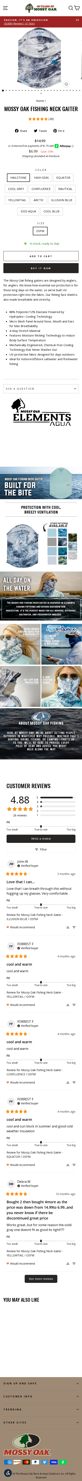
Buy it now (41, 268)
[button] (56, 798)
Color (41, 169)
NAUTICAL (65, 189)
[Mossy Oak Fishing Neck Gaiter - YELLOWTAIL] (5, 1362)
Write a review (41, 838)
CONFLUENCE (41, 189)
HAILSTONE (18, 177)
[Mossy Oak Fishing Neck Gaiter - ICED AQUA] (19, 1362)
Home (40, 101)
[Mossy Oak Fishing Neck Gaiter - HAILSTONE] (5, 1358)
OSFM (40, 231)
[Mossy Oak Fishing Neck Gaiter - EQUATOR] (14, 1358)
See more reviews (41, 1279)
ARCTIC (39, 200)
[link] (41, 119)
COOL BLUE (52, 211)
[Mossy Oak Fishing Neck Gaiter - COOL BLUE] (23, 1362)
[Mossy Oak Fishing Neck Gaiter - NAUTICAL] (28, 1358)
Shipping (27, 156)
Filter (43, 849)
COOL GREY (16, 189)
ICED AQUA (28, 211)
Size (41, 223)
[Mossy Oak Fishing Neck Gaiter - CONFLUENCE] (23, 1358)
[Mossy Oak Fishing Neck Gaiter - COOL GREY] (19, 1358)
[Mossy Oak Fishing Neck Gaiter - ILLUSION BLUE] (14, 1362)
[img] (27, 865)
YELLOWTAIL (17, 200)
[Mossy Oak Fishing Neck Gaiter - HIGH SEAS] (10, 1358)
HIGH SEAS (41, 177)
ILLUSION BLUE (61, 200)
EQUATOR (63, 177)
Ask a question (20, 388)
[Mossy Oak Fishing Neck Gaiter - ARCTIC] (10, 1362)
